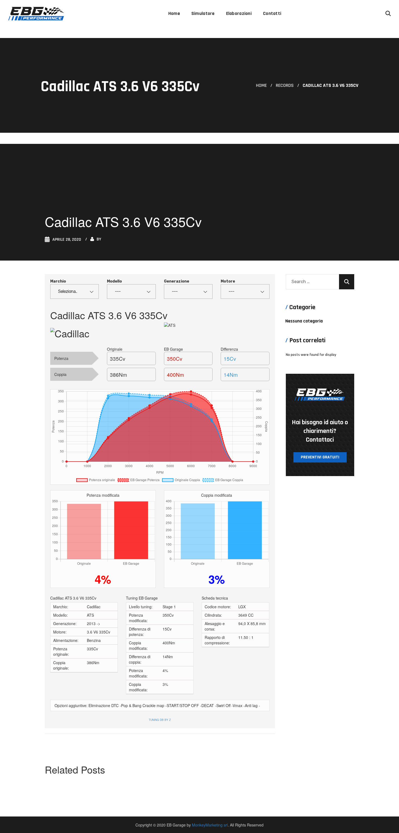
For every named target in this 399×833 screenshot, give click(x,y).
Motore (228, 281)
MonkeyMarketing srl (210, 825)
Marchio (58, 281)
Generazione (176, 281)
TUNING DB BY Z (160, 720)
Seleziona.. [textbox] (67, 291)
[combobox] (74, 291)
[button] (388, 13)
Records (285, 85)
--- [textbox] (118, 291)
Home (261, 85)
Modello (114, 281)
